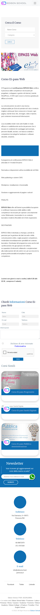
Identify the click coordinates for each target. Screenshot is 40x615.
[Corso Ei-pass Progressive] (20, 380)
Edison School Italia (18, 600)
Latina (37, 600)
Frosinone (29, 600)
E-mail (4, 320)
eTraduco (24, 605)
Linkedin (32, 584)
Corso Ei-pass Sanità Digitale (24, 410)
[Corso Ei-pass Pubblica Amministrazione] (20, 432)
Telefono (24, 320)
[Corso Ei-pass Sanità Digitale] (12, 406)
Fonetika (31, 605)
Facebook (10, 584)
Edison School (35, 610)
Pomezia (3, 603)
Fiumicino (30, 603)
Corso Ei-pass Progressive (23, 392)
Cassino (15, 603)
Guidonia (23, 603)
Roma (10, 603)
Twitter (21, 584)
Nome (4, 312)
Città (23, 312)
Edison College (14, 605)
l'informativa (20, 346)
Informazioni (4, 328)
